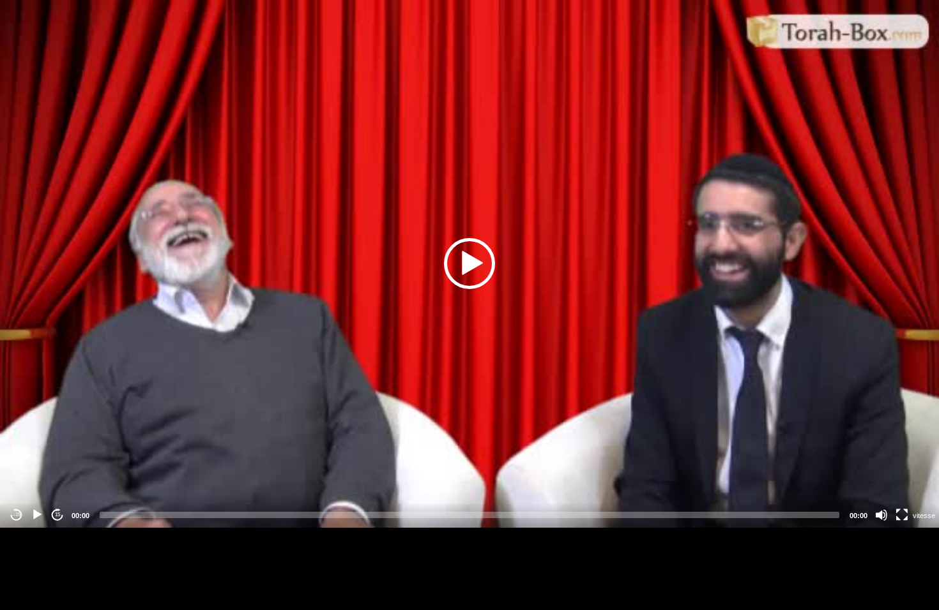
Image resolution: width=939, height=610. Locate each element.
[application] (469, 264)
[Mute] (881, 515)
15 (57, 514)
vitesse (924, 515)
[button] (469, 263)
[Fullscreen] (902, 515)
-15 (16, 514)
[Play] (37, 515)
